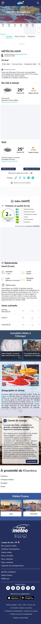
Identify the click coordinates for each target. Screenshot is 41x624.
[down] (20, 411)
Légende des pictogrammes (12, 565)
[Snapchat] (18, 588)
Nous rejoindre (7, 559)
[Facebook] (8, 588)
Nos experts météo (9, 546)
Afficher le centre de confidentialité (21, 614)
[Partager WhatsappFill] (33, 178)
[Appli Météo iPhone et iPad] (13, 598)
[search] (38, 3)
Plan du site (31, 605)
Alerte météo (6, 552)
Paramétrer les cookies (30, 611)
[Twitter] (13, 588)
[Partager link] (15, 178)
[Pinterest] (28, 588)
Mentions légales (11, 605)
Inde (6, 7)
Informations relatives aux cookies (21, 608)
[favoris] (32, 12)
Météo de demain (8, 169)
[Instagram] (23, 588)
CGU (19, 605)
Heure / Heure (20, 36)
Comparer (31, 36)
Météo (2, 7)
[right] (39, 28)
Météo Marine (6, 575)
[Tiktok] (33, 588)
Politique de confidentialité (13, 611)
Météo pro (5, 578)
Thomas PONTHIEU (21, 54)
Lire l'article (31, 461)
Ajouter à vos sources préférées (22, 183)
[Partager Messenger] (28, 178)
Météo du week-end (31, 169)
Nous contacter (7, 562)
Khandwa (19, 7)
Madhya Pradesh (12, 7)
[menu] (3, 3)
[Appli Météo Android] (27, 598)
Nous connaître (7, 555)
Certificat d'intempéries (10, 549)
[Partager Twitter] (24, 178)
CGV (24, 605)
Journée (9, 36)
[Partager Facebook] (20, 178)
